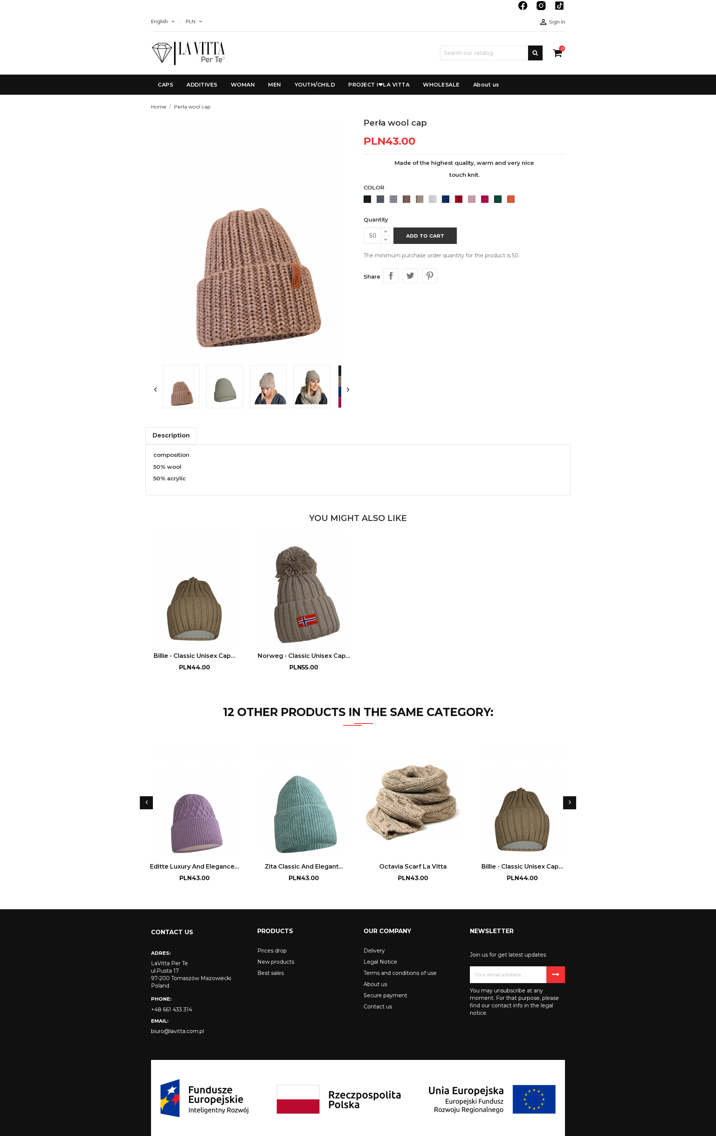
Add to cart (425, 236)
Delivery (374, 950)
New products (275, 961)
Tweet (410, 275)
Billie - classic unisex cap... (194, 655)
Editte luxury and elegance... (194, 866)
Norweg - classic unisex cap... (304, 655)
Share (390, 275)
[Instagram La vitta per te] (542, 9)
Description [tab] (171, 435)
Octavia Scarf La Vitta (413, 866)
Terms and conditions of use (400, 973)
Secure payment (385, 995)
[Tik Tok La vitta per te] (559, 9)
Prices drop (272, 950)
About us (375, 984)
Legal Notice (380, 961)
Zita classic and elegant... (304, 866)
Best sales (270, 973)
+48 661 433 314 (171, 1009)
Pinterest (429, 275)
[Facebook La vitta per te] (523, 9)
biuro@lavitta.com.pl (177, 1031)
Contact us (378, 1006)
